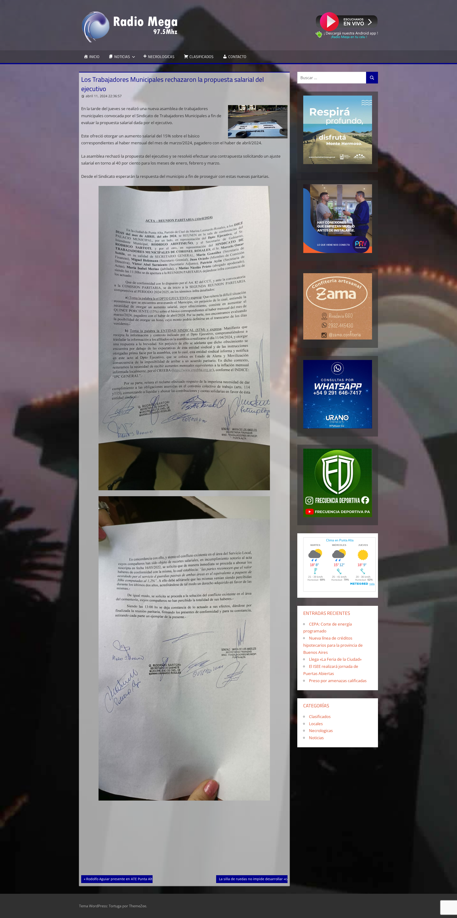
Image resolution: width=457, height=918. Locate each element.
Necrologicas (321, 730)
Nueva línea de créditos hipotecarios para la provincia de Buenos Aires (333, 645)
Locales (316, 723)
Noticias (316, 737)
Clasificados (320, 716)
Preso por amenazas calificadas (338, 680)
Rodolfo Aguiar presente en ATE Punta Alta (120, 878)
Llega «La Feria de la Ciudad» (335, 659)
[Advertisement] (184, 840)
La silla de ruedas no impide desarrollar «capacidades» (263, 878)
